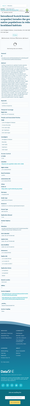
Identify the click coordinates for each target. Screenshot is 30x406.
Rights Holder (4, 167)
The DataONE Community (20, 340)
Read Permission (5, 173)
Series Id (3, 186)
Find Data (6, 362)
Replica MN (4, 256)
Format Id (3, 203)
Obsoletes (4, 226)
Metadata (9, 5)
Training (3, 353)
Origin (2, 120)
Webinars (3, 355)
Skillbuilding (4, 351)
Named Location (5, 280)
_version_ (3, 303)
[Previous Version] (2, 12)
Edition (3, 285)
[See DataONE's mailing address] (21, 385)
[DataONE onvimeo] (7, 385)
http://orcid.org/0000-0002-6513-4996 (13, 164)
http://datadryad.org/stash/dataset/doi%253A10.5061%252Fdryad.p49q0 (15, 294)
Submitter (3, 161)
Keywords (3, 100)
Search (4, 5)
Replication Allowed (6, 215)
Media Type (4, 198)
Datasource (4, 250)
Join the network (21, 338)
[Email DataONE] (12, 385)
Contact (18, 355)
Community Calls (21, 343)
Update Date (4, 239)
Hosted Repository (6, 338)
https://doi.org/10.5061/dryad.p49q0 (10, 10)
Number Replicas (5, 220)
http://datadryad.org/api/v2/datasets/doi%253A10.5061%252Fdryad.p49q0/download (15, 298)
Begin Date (4, 112)
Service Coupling (5, 309)
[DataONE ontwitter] (3, 385)
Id (1, 56)
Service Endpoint (5, 291)
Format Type (4, 209)
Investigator (4, 137)
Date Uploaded (5, 233)
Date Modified (5, 245)
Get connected (15, 402)
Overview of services (6, 333)
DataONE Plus (5, 335)
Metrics (18, 353)
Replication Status (6, 268)
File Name (4, 192)
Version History (8, 12)
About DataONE (20, 351)
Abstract (3, 63)
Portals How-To (5, 357)
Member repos (20, 335)
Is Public (3, 156)
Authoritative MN (5, 178)
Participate (19, 333)
